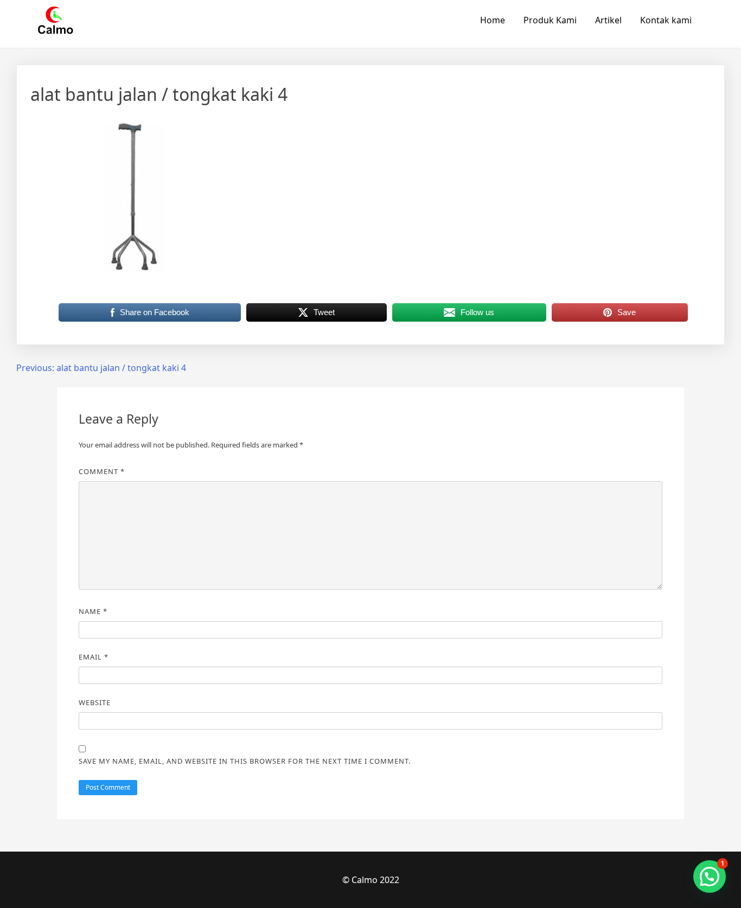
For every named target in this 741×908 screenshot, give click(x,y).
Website (95, 702)
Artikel (608, 20)
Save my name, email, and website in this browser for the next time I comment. (245, 761)
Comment (102, 471)
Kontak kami (666, 20)
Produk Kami (550, 20)
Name (93, 611)
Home (492, 20)
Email (93, 657)
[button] (709, 876)
